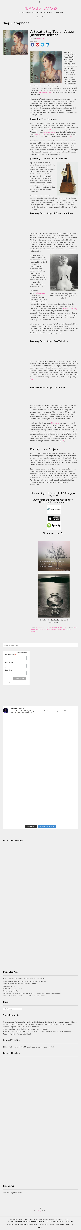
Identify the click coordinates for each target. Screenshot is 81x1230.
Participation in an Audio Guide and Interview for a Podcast (24, 996)
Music (40, 627)
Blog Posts (33, 1219)
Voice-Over (69, 1222)
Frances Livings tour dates (12, 1193)
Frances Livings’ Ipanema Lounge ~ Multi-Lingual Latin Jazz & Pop (28, 1222)
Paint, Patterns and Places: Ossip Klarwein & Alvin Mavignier (24, 981)
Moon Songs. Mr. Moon (11, 991)
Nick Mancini (55, 423)
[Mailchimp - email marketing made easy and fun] (9, 682)
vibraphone (54, 629)
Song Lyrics (44, 1224)
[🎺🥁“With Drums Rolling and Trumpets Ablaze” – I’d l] (21, 812)
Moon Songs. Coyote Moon (12, 988)
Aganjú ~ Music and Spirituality (28, 1027)
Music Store (60, 1224)
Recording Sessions (61, 627)
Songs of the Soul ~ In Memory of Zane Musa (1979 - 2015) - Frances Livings (29, 1031)
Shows (40, 1227)
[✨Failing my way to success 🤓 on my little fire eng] (59, 769)
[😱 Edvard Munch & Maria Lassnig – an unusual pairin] (21, 726)
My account (54, 1222)
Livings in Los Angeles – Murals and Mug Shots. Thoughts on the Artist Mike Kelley (32, 993)
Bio (26, 1219)
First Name (9, 662)
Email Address (10, 655)
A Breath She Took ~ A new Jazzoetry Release (52, 33)
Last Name (9, 670)
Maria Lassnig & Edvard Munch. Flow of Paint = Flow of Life (24, 979)
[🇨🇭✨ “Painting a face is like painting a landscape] (59, 726)
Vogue (40, 1211)
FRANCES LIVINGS (40, 8)
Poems (52, 1224)
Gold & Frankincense (53, 130)
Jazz (37, 627)
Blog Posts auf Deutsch (46, 1219)
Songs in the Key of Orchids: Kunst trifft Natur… (22, 1224)
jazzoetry (36, 629)
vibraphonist (61, 629)
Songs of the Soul (65, 1031)
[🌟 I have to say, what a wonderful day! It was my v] (21, 769)
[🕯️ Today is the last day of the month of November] (59, 748)
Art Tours (13, 1219)
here (72, 136)
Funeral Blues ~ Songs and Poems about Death (32, 1029)
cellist (74, 627)
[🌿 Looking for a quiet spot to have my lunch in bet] (21, 791)
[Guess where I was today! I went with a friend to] (21, 748)
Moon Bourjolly (8, 1029)
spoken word (43, 629)
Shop (61, 1222)
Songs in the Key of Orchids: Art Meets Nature (19, 984)
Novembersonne (9, 986)
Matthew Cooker (40, 293)
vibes (48, 629)
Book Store (69, 1224)
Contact (67, 1219)
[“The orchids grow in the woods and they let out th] (59, 791)
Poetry (44, 627)
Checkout (59, 1219)
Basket (21, 1219)
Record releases (51, 627)
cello (31, 629)
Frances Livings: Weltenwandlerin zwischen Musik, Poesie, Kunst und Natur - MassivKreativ (35, 1022)
